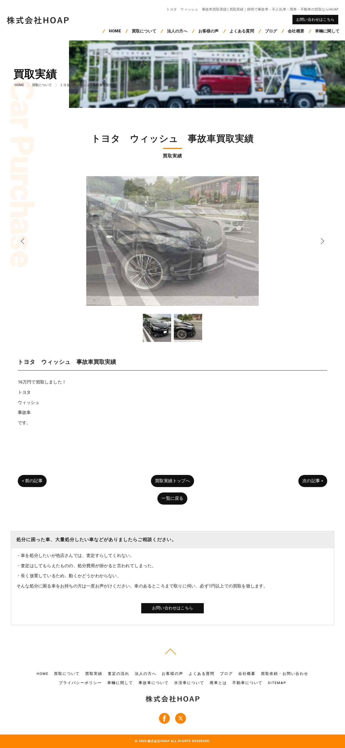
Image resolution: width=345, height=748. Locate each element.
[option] (172, 241)
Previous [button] (24, 241)
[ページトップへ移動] (170, 651)
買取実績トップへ (172, 480)
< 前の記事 (32, 480)
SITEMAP (277, 683)
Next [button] (321, 241)
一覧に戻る (172, 498)
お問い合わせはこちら (315, 19)
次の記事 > (312, 480)
